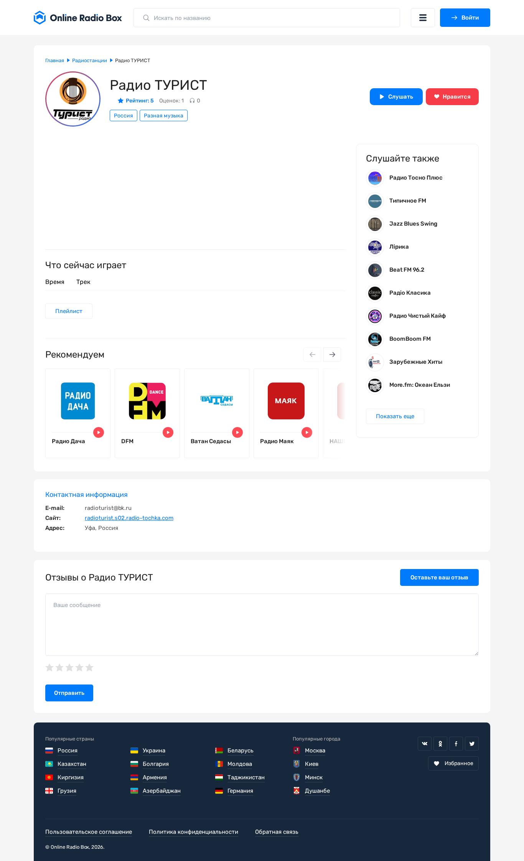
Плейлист (68, 311)
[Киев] (297, 764)
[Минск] (297, 777)
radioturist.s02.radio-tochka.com (129, 518)
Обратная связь (276, 831)
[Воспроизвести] (98, 432)
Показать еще (395, 416)
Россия (123, 115)
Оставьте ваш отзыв (439, 577)
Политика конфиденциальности (193, 831)
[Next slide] (332, 354)
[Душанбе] (297, 791)
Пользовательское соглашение (88, 831)
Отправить (69, 692)
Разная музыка (163, 115)
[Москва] (297, 750)
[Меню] (423, 17)
